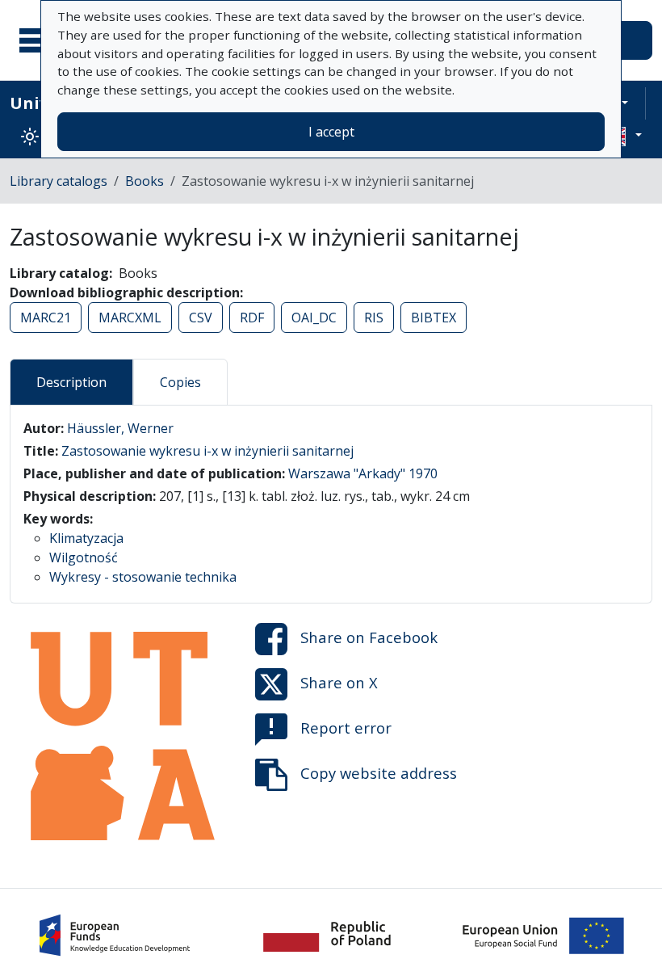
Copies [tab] (180, 382)
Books (144, 181)
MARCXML (129, 317)
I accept (331, 132)
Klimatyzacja (86, 538)
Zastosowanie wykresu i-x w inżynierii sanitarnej (207, 451)
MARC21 (45, 317)
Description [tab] (71, 382)
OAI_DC (314, 317)
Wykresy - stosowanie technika (143, 577)
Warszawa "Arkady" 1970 (363, 473)
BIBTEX (433, 317)
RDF (252, 317)
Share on (369, 637)
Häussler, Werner (120, 428)
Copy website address (378, 773)
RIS (373, 317)
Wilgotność (83, 557)
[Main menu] (39, 40)
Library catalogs (58, 181)
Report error (346, 727)
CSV (200, 317)
